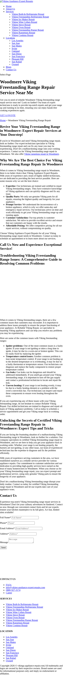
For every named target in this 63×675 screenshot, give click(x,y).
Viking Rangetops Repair (23, 32)
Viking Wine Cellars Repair (24, 22)
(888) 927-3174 (13, 590)
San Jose (16, 43)
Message (4, 542)
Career (9, 593)
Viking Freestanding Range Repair (28, 30)
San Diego (17, 54)
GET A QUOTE (8, 115)
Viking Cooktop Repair (22, 35)
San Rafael (17, 61)
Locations (10, 38)
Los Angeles (17, 40)
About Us (10, 9)
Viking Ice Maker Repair (23, 19)
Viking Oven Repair (21, 27)
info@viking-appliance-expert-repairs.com (25, 587)
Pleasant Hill (17, 59)
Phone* (3, 523)
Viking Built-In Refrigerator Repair (28, 14)
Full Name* (5, 517)
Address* (4, 534)
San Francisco (18, 56)
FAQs (8, 585)
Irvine (14, 48)
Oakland (16, 51)
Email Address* (7, 528)
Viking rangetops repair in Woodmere (41, 154)
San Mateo (17, 46)
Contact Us (11, 69)
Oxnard (15, 64)
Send (3, 547)
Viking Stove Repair (21, 24)
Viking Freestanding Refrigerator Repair (30, 17)
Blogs (8, 67)
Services (10, 11)
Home (9, 6)
